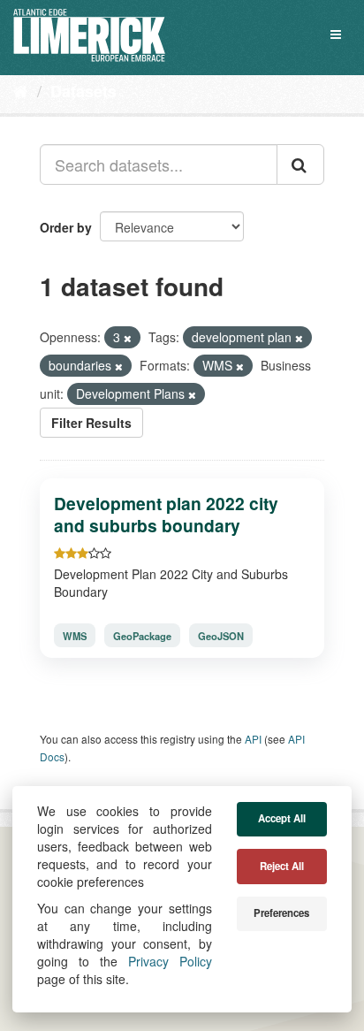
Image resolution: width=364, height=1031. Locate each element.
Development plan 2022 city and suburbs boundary (166, 514)
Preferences (281, 912)
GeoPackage (142, 636)
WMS (75, 636)
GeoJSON (221, 636)
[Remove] (128, 338)
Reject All (282, 866)
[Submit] (300, 164)
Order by (66, 227)
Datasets (83, 91)
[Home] (20, 90)
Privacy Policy (170, 961)
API (253, 738)
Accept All (282, 818)
